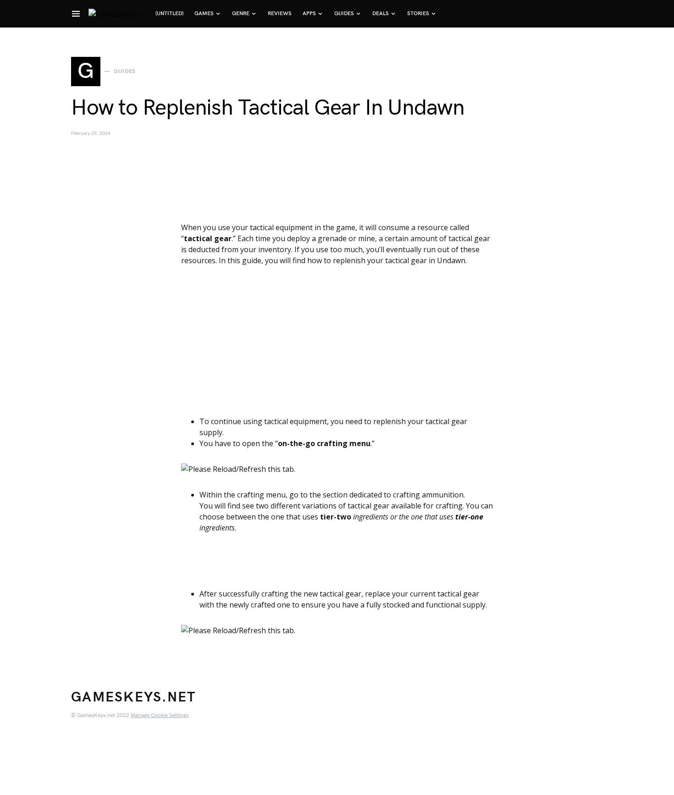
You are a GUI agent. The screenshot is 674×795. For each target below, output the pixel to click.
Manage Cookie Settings (159, 715)
